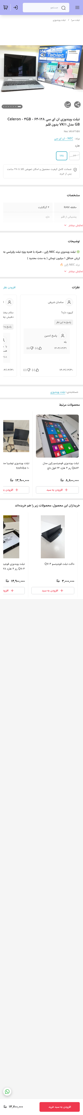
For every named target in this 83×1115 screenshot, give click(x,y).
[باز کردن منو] (76, 7)
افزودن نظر (9, 287)
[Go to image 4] (10, 106)
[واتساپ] (7, 1092)
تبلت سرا (75, 20)
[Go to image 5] (8, 106)
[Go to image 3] (13, 106)
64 (74, 156)
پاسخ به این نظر (63, 322)
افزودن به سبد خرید (60, 1107)
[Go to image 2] (15, 106)
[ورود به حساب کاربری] (16, 7)
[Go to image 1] (19, 106)
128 (62, 156)
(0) (36, 348)
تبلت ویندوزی (59, 20)
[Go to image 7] (3, 106)
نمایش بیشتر (75, 225)
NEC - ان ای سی (63, 138)
